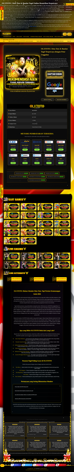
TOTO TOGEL (26, 36)
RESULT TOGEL (47, 99)
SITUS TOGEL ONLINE (48, 36)
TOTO (14, 36)
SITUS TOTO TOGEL (59, 36)
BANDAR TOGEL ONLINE (36, 36)
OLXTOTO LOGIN (7, 36)
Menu (2, 465)
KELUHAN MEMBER (61, 99)
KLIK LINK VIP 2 (69, 9)
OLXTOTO (16, 464)
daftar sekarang (33, 26)
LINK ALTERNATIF (16, 279)
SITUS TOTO (19, 36)
